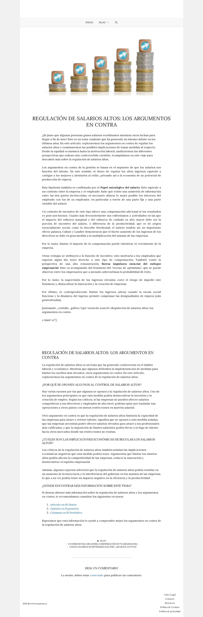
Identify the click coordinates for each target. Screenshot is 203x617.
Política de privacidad (169, 611)
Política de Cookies (169, 607)
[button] (116, 22)
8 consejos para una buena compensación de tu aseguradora (103, 544)
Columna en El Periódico (66, 512)
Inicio (89, 22)
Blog (102, 22)
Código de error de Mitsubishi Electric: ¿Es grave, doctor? (103, 547)
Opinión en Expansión (64, 508)
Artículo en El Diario (63, 504)
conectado (96, 575)
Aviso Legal (170, 594)
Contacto (169, 599)
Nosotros (170, 603)
